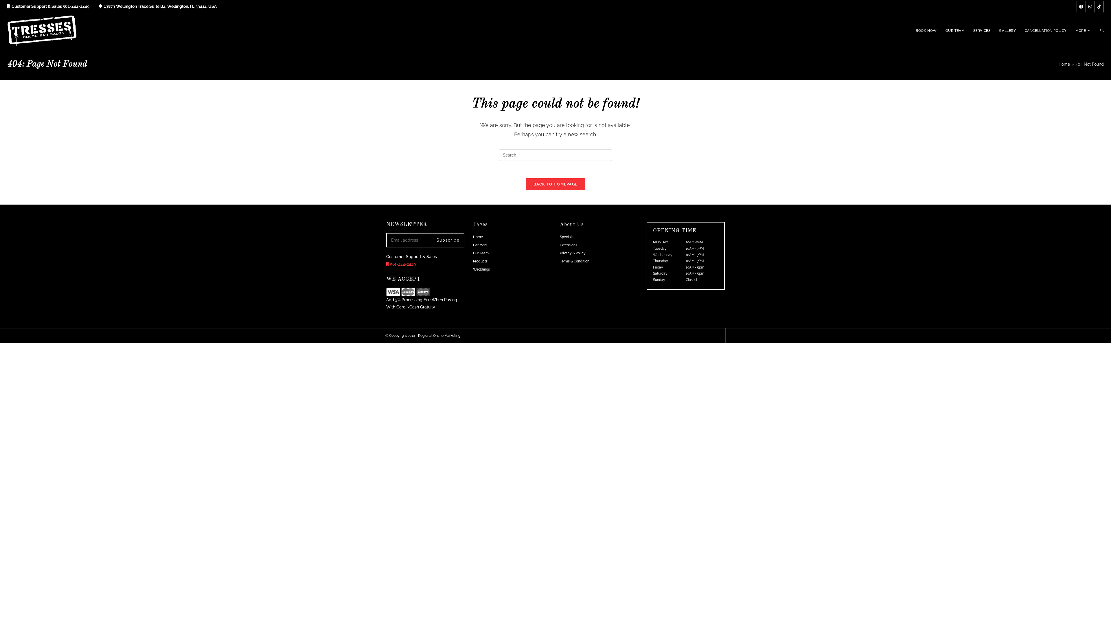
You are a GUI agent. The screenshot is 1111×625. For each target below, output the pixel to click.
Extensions (568, 245)
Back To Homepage (556, 184)
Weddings (481, 269)
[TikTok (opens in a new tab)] (1099, 6)
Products (480, 261)
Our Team (481, 253)
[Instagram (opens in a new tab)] (1090, 6)
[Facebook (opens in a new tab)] (1081, 6)
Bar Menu (480, 245)
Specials (566, 237)
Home (478, 237)
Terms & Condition (574, 261)
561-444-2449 (402, 264)
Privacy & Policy (573, 253)
